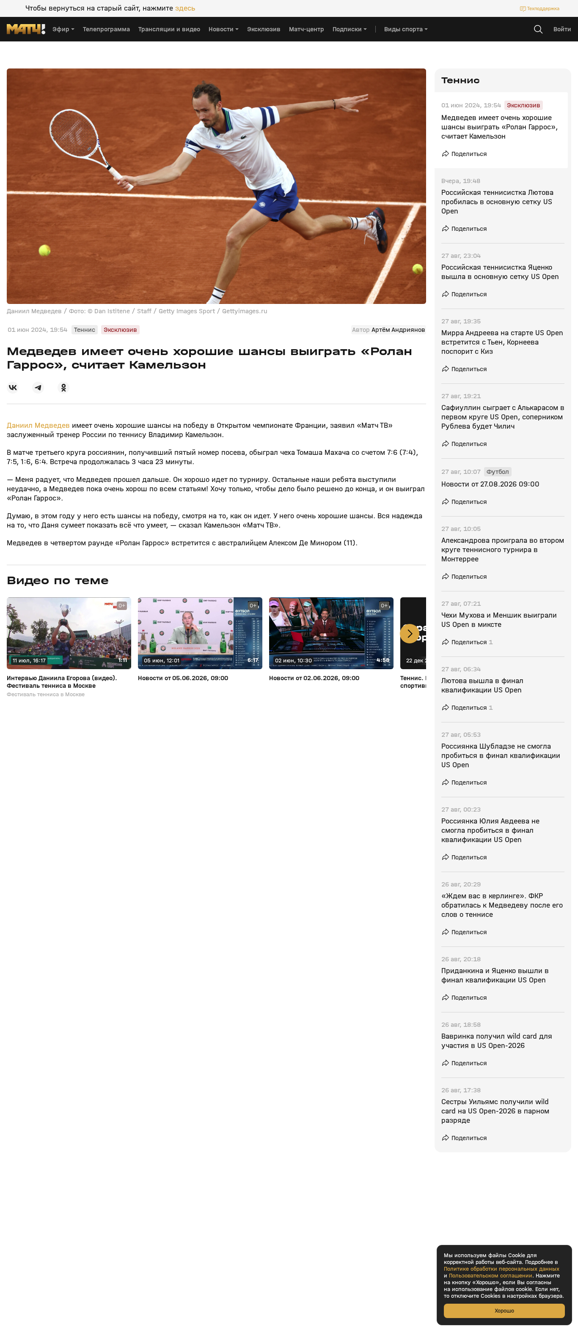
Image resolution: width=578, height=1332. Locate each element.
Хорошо (504, 1310)
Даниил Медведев (39, 425)
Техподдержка (543, 8)
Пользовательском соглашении (490, 1275)
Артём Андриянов (398, 330)
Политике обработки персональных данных (501, 1269)
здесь (185, 8)
